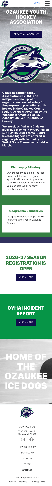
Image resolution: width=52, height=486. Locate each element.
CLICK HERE (26, 277)
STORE (27, 464)
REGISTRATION (27, 452)
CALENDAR (27, 458)
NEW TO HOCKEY (27, 447)
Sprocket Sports (31, 477)
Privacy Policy (38, 481)
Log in (37, 3)
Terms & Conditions (18, 481)
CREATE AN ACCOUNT (26, 34)
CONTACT (27, 470)
